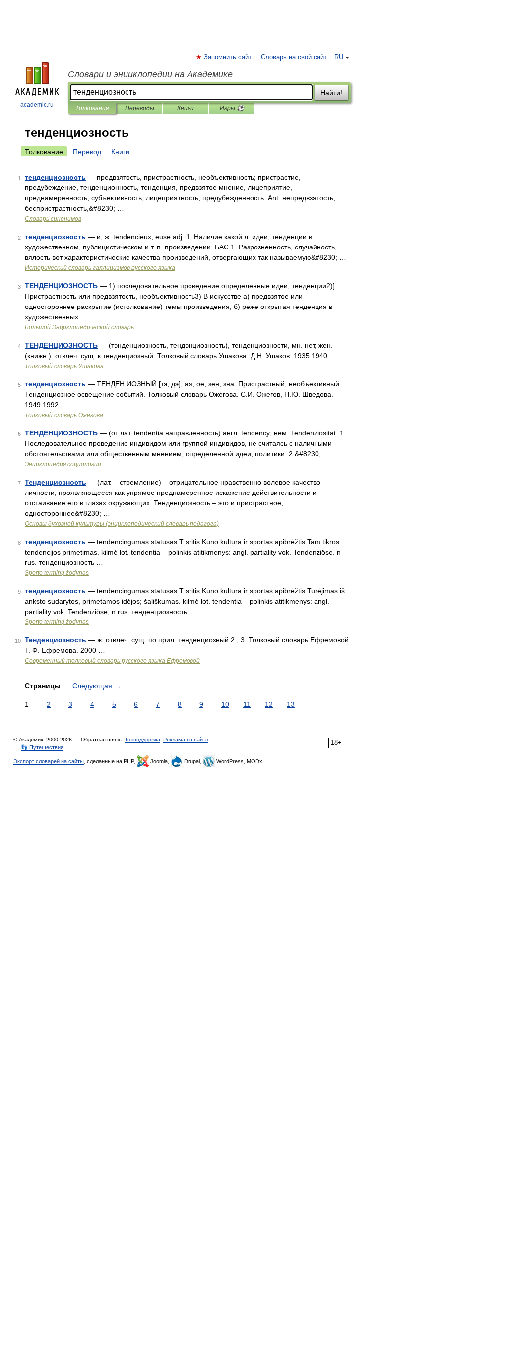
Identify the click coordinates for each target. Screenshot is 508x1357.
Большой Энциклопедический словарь (79, 327)
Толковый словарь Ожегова (64, 415)
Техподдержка (142, 739)
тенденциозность (55, 177)
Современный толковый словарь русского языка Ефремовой (112, 660)
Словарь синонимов (53, 218)
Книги (185, 108)
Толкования (92, 108)
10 (225, 704)
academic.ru (37, 104)
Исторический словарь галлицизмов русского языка (100, 267)
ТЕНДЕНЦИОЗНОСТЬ (61, 286)
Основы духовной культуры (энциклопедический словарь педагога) (122, 523)
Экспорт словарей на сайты (48, 761)
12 (269, 704)
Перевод (87, 152)
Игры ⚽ (232, 108)
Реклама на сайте (185, 739)
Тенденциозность (55, 482)
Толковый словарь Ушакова (64, 366)
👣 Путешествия (42, 747)
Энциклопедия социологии (63, 464)
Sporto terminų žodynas (57, 572)
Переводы (139, 108)
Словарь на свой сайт (294, 57)
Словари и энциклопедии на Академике (150, 74)
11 (247, 704)
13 (291, 704)
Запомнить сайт (228, 57)
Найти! (331, 93)
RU (338, 57)
